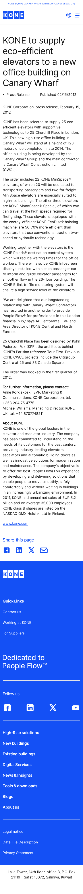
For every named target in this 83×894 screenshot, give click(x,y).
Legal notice (13, 831)
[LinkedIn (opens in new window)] (30, 706)
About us (11, 807)
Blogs (8, 796)
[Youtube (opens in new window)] (75, 706)
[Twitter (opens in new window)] (53, 706)
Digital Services (17, 764)
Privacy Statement (18, 853)
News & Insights (17, 775)
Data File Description (20, 842)
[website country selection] (69, 15)
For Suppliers (14, 633)
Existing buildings (19, 754)
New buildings (16, 743)
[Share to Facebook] (7, 549)
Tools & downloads (20, 786)
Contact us (12, 612)
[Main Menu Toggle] (77, 15)
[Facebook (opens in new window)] (7, 706)
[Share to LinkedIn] (19, 549)
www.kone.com (15, 523)
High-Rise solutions (21, 732)
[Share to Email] (44, 549)
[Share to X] (31, 549)
